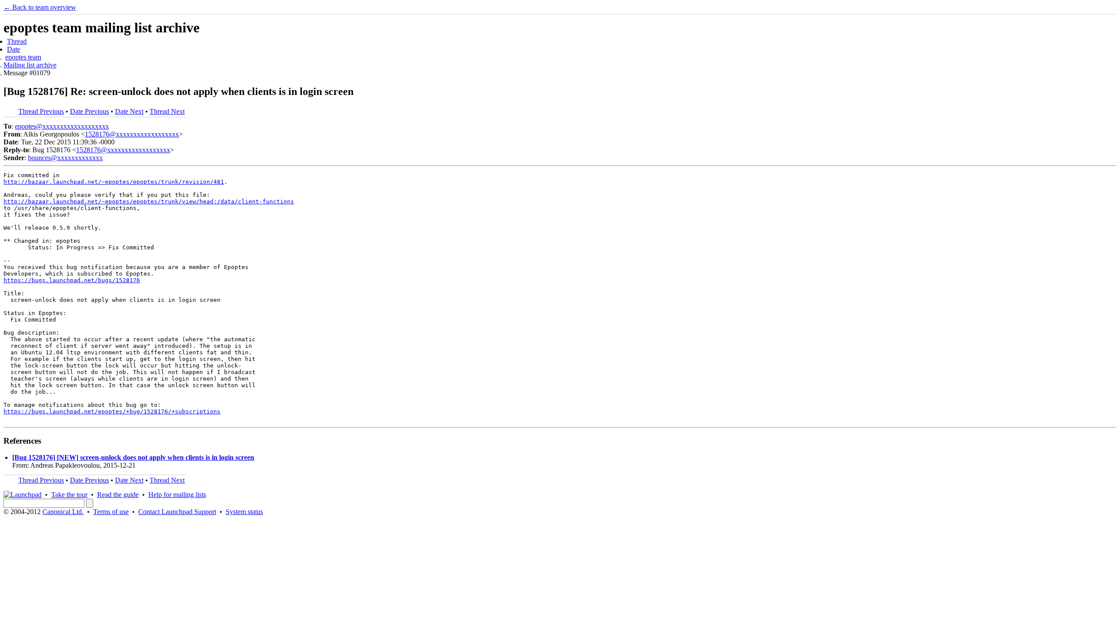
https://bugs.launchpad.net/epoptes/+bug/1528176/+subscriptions (112, 411)
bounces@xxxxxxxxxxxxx (65, 157)
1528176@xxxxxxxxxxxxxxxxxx (132, 134)
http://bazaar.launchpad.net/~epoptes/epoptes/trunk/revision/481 (114, 181)
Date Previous (89, 111)
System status (244, 511)
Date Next (129, 111)
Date (13, 49)
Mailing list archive (30, 65)
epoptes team (23, 57)
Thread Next (167, 111)
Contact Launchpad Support (177, 511)
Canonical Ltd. (63, 511)
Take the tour (69, 494)
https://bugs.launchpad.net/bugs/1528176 (72, 280)
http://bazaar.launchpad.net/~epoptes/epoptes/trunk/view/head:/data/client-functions (149, 201)
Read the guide (118, 494)
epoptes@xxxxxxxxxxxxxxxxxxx (62, 126)
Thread (17, 41)
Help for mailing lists (177, 494)
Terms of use (111, 511)
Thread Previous (41, 111)
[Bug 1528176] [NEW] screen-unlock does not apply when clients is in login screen (133, 457)
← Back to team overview (40, 7)
